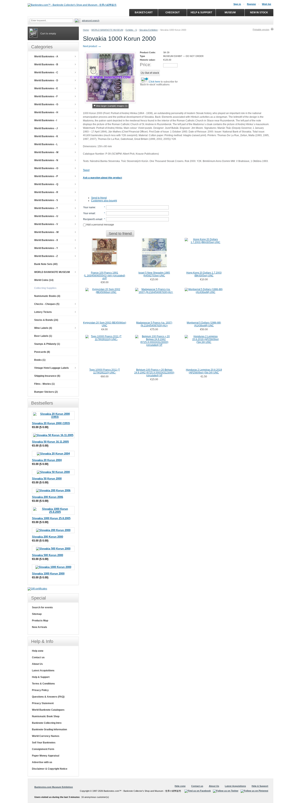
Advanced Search (90, 20)
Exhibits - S (131, 30)
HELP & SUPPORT (201, 12)
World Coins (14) (43, 280)
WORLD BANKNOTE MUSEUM (107, 30)
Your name (89, 207)
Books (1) (39, 360)
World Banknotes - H (46, 112)
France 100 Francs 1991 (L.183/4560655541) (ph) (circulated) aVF (104, 275)
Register (251, 4)
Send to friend (99, 197)
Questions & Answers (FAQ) (48, 696)
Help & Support (41, 677)
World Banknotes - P (46, 176)
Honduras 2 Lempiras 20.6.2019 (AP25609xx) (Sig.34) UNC (204, 371)
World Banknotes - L (46, 144)
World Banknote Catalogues (48, 709)
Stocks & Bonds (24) (46, 320)
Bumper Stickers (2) (46, 391)
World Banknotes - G (46, 104)
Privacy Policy (40, 690)
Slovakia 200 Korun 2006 (47, 497)
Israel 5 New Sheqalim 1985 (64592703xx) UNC (154, 274)
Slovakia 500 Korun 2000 (47, 555)
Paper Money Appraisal (45, 755)
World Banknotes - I (45, 120)
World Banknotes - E (46, 88)
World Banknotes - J (46, 128)
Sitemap (37, 614)
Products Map (40, 620)
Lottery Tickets (43, 312)
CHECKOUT (172, 12)
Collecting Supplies (45, 288)
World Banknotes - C (46, 72)
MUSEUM (230, 12)
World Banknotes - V (46, 224)
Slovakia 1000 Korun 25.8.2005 (51, 518)
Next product (92, 46)
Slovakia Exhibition (148, 30)
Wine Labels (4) (43, 328)
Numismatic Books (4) (47, 296)
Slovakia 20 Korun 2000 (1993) (51, 423)
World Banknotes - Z (46, 256)
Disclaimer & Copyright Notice (49, 768)
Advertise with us (42, 762)
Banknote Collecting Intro (46, 723)
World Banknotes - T (46, 208)
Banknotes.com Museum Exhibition (53, 787)
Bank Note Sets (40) (46, 264)
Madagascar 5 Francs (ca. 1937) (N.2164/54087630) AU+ (154, 324)
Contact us (38, 657)
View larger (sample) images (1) (112, 106)
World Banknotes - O (46, 168)
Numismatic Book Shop (45, 716)
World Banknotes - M (46, 152)
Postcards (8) (42, 352)
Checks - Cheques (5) (46, 304)
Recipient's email (92, 219)
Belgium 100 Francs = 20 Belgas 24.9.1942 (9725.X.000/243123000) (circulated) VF (154, 372)
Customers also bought (104, 200)
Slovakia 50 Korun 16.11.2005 (50, 441)
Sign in (237, 4)
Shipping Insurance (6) (47, 375)
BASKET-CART (144, 12)
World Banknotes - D (46, 80)
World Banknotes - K (46, 136)
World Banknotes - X (46, 240)
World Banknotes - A (46, 56)
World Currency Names (45, 736)
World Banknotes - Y (46, 248)
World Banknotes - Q (46, 184)
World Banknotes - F (46, 96)
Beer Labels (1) (43, 336)
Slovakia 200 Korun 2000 (47, 536)
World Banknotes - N (46, 160)
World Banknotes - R (46, 192)
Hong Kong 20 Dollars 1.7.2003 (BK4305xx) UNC (204, 274)
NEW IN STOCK (259, 12)
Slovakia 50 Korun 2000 (47, 478)
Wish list (266, 4)
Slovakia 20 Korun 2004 (47, 460)
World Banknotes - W (46, 232)
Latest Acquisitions (43, 670)
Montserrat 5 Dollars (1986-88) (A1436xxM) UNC (204, 324)
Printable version (261, 29)
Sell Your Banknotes (43, 742)
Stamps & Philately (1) (47, 344)
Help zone (37, 650)
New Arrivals (39, 627)
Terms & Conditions (43, 683)
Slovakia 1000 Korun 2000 (48, 573)
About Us (37, 664)
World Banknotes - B (46, 64)
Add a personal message (100, 224)
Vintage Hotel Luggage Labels (51, 367)
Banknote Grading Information (49, 729)
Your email (89, 213)
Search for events (42, 607)
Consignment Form (43, 749)
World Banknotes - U (46, 216)
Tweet (86, 170)
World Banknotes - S (46, 200)
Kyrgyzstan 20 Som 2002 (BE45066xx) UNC (104, 324)
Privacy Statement (43, 703)
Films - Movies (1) (44, 383)
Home (86, 30)
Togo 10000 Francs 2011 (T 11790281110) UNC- (104, 371)
